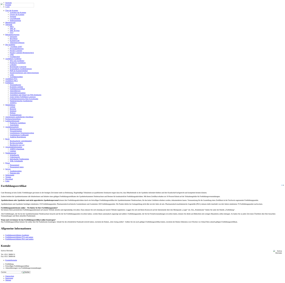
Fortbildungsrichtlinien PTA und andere (19, 237)
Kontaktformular (11, 260)
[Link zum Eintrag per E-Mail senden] (281, 185)
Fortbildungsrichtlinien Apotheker (17, 235)
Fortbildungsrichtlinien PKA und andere (19, 239)
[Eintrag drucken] (283, 185)
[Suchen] (26, 272)
